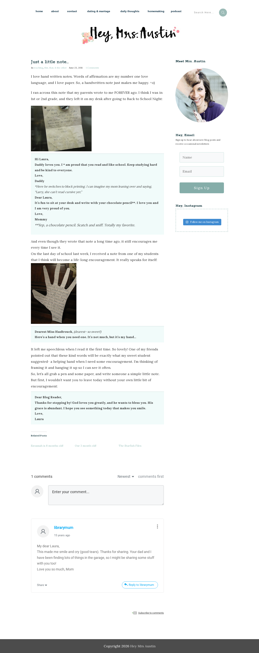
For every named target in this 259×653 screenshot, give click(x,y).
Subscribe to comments (151, 612)
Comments (92, 67)
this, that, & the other (55, 67)
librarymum (63, 527)
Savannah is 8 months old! (47, 445)
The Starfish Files (130, 445)
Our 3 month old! (85, 445)
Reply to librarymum (141, 585)
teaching (38, 67)
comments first (151, 476)
